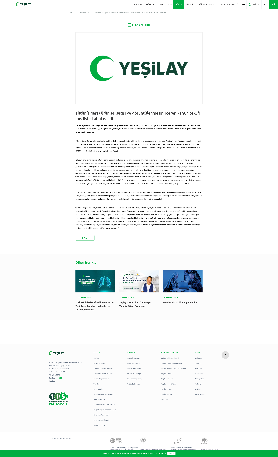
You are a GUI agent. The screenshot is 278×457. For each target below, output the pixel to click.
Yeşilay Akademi (167, 379)
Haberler (82, 12)
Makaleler (199, 374)
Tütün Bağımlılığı (133, 384)
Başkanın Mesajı (99, 363)
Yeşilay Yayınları (167, 389)
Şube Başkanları (99, 399)
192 (57, 381)
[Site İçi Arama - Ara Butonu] (273, 4)
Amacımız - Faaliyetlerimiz (103, 374)
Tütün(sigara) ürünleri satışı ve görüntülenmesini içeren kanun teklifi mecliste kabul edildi (131, 12)
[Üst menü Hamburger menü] (243, 4)
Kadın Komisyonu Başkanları (104, 404)
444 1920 (58, 378)
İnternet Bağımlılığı (134, 379)
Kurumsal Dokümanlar (101, 420)
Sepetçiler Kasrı (99, 425)
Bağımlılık (150, 4)
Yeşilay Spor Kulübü (168, 384)
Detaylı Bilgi (162, 453)
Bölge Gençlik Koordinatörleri (104, 410)
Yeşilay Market (166, 394)
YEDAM (160, 4)
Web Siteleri (199, 394)
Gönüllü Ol (191, 4)
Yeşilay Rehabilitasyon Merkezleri (173, 368)
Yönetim (96, 384)
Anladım (171, 453)
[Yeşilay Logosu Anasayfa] (23, 4)
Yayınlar (198, 363)
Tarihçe (96, 358)
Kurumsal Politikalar (101, 415)
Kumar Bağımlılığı (134, 368)
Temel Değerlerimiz (101, 379)
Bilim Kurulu (98, 389)
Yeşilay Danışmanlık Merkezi (171, 363)
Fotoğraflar (199, 379)
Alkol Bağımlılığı (133, 363)
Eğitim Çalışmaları (207, 4)
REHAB (169, 4)
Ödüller (198, 389)
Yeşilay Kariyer (166, 374)
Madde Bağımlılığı (134, 374)
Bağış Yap (179, 4)
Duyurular (198, 368)
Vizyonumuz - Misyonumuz (103, 368)
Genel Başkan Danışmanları (103, 394)
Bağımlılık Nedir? (133, 358)
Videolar (198, 384)
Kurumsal (138, 4)
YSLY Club (164, 399)
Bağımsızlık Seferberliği (228, 4)
